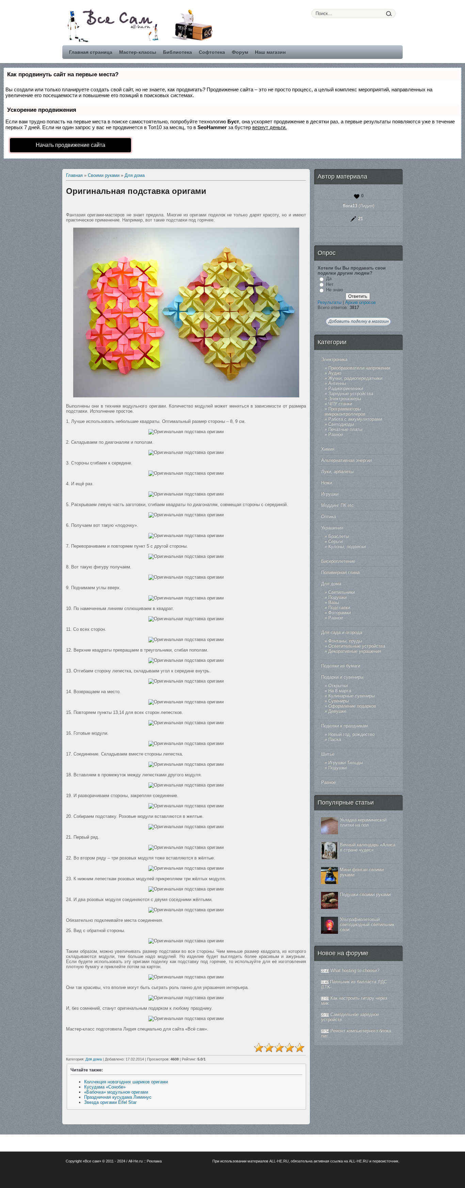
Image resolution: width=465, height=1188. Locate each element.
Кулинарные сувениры (351, 695)
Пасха (334, 739)
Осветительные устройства (356, 646)
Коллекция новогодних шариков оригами (126, 1081)
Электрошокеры (344, 398)
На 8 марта (339, 690)
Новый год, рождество (351, 734)
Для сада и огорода (341, 632)
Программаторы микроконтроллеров (344, 411)
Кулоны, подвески (347, 546)
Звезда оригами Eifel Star (110, 1102)
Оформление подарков (352, 706)
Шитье (327, 754)
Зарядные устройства (350, 393)
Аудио (334, 373)
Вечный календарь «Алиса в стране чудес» (367, 847)
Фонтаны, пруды (345, 640)
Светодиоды (341, 424)
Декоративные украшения (354, 651)
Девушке (337, 711)
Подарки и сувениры (342, 677)
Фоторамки (339, 612)
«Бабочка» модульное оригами (116, 1092)
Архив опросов (360, 302)
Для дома (135, 175)
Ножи (326, 482)
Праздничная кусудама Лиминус (117, 1097)
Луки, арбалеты (337, 471)
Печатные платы (345, 429)
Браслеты (338, 536)
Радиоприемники (345, 388)
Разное (335, 434)
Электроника (334, 359)
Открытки (338, 685)
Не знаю (334, 289)
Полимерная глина (340, 572)
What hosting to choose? (354, 970)
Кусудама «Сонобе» (105, 1087)
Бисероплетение (338, 561)
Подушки (337, 597)
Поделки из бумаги (340, 665)
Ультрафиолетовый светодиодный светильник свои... (367, 924)
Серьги (335, 541)
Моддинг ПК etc (337, 505)
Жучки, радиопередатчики (355, 378)
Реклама (154, 1161)
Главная (74, 175)
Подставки (339, 607)
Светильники (341, 592)
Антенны (337, 383)
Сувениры (338, 700)
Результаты (329, 302)
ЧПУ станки (340, 403)
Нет (330, 284)
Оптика (328, 516)
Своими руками (103, 175)
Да (329, 278)
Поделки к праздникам (344, 725)
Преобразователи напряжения (359, 367)
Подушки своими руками (365, 894)
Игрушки (329, 494)
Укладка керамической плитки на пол (363, 822)
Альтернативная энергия (346, 460)
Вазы (333, 602)
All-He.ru (135, 1161)
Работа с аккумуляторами (355, 419)
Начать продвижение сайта (70, 145)
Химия (327, 449)
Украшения (332, 527)
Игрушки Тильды (345, 762)
